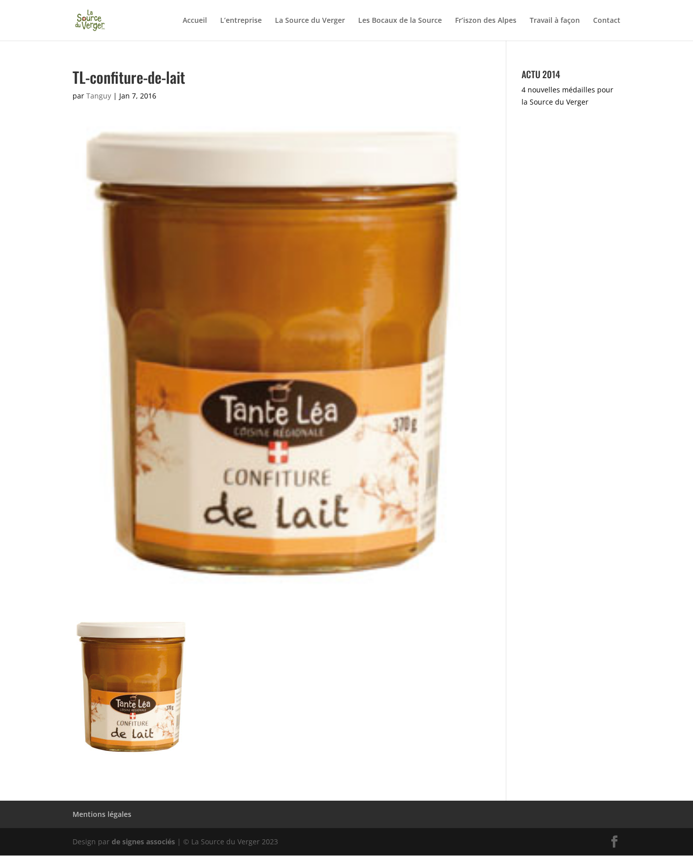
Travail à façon (555, 21)
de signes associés (143, 841)
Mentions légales (102, 814)
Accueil (195, 21)
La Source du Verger (310, 21)
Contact (606, 21)
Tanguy (98, 96)
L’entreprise (241, 21)
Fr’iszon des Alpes (485, 21)
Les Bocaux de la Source (400, 21)
